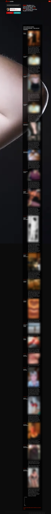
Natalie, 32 (24, 253)
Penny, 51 (24, 150)
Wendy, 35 (24, 74)
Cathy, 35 (24, 353)
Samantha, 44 (25, 122)
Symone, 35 (24, 279)
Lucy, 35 (24, 102)
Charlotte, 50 (25, 396)
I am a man (10, 12)
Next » (25, 505)
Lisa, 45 (24, 323)
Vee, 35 (24, 299)
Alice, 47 (24, 31)
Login (49, 1)
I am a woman (17, 12)
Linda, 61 (24, 468)
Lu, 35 (24, 54)
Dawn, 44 (24, 367)
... (24, 503)
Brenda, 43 (24, 337)
